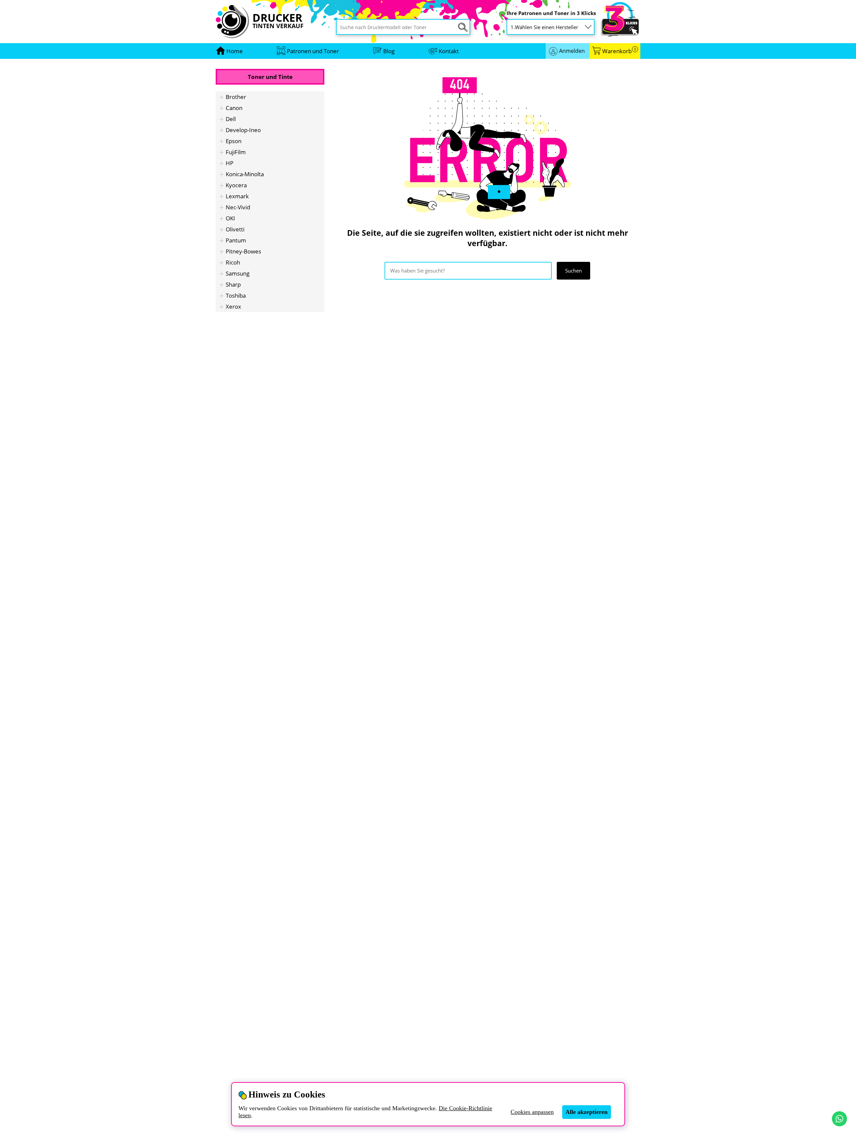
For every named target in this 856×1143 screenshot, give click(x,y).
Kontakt (449, 51)
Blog (389, 51)
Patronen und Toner (313, 51)
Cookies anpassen (532, 1112)
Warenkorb (619, 51)
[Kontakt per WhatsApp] (839, 1119)
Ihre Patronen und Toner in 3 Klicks (551, 13)
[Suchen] (462, 27)
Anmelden (572, 51)
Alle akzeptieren (586, 1112)
